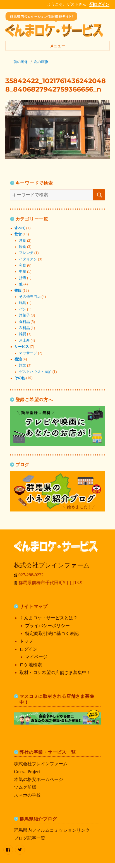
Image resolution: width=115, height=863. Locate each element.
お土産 (24, 340)
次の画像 (41, 61)
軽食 (22, 247)
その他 (20, 378)
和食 (22, 265)
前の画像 (20, 61)
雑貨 (22, 334)
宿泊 (18, 359)
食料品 (24, 322)
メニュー (57, 46)
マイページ (36, 657)
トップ (26, 641)
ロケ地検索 (31, 664)
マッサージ (28, 353)
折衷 (22, 278)
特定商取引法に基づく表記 (52, 633)
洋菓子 (24, 315)
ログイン (101, 4)
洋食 (22, 241)
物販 (18, 291)
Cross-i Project (27, 771)
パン (22, 309)
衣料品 (24, 328)
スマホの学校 (27, 795)
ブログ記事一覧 (29, 838)
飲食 (18, 234)
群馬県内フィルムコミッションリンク (52, 830)
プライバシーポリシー (47, 625)
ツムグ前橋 (25, 787)
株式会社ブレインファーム (41, 763)
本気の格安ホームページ (38, 779)
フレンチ (26, 253)
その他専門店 (30, 297)
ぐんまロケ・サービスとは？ (49, 617)
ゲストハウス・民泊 (35, 372)
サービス (22, 347)
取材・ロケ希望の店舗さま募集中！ (55, 672)
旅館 (22, 365)
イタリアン (28, 259)
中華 (22, 272)
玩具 (22, 303)
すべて (20, 228)
